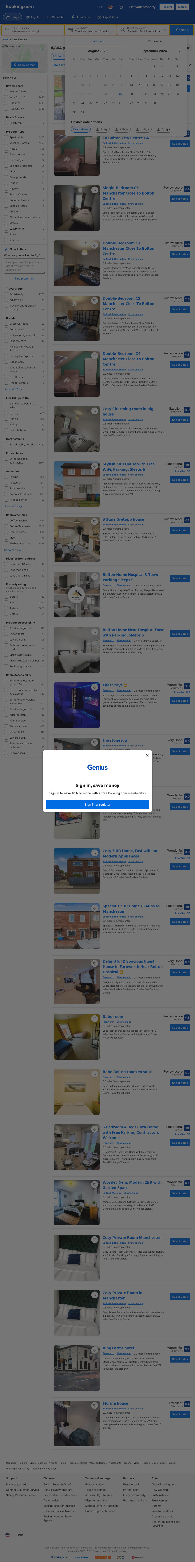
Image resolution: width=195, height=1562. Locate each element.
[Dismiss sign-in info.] (147, 755)
